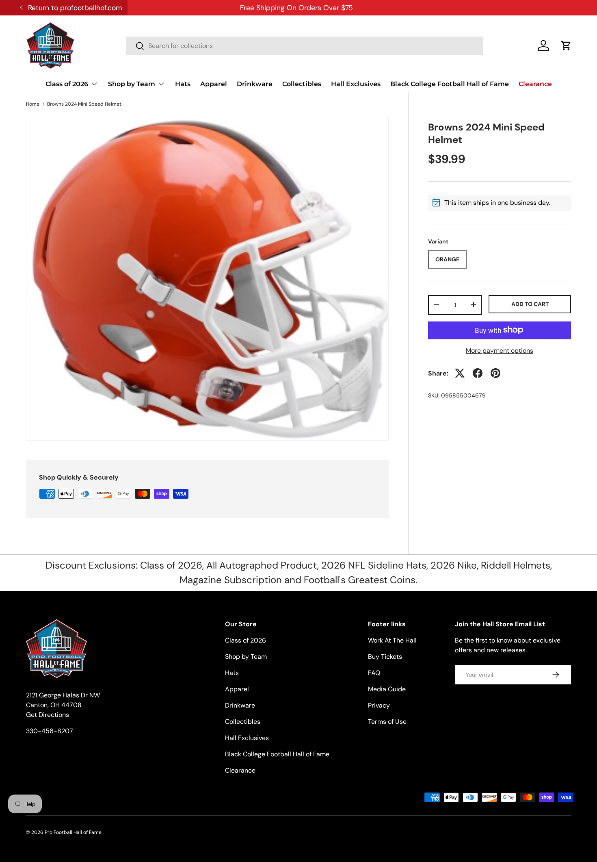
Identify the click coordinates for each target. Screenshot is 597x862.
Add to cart (530, 304)
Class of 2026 (66, 84)
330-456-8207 (49, 731)
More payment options (499, 350)
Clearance (535, 84)
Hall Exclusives (356, 84)
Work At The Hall (392, 640)
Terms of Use (387, 721)
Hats (182, 84)
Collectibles (301, 84)
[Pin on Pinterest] (495, 373)
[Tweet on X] (460, 373)
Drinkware (255, 84)
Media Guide (387, 689)
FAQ (374, 673)
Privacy (379, 705)
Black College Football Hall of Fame (449, 84)
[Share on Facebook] (478, 373)
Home (32, 104)
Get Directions (47, 714)
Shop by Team (131, 84)
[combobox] (304, 46)
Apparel (213, 84)
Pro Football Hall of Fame (73, 832)
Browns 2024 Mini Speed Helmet (84, 104)
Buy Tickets (385, 656)
